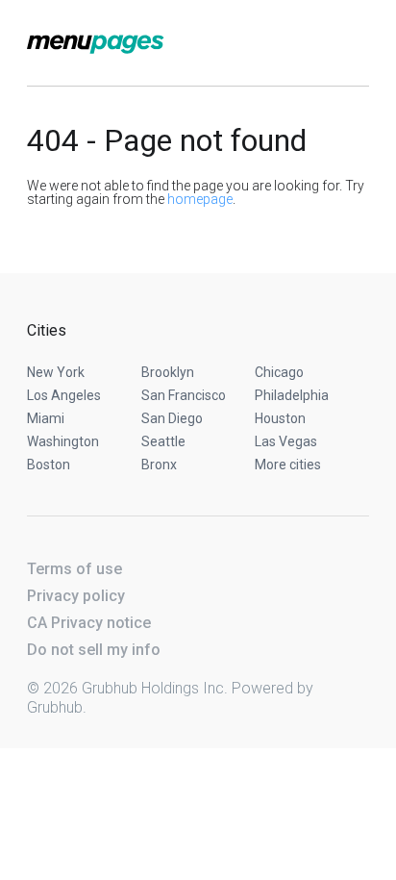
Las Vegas (286, 441)
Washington (63, 441)
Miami (45, 418)
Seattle (163, 441)
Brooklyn (167, 372)
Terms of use (74, 569)
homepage (200, 199)
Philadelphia (292, 395)
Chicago (279, 372)
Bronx (159, 464)
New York (56, 372)
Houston (280, 418)
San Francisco (183, 395)
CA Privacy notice (89, 623)
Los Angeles (64, 395)
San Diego (172, 418)
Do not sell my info (94, 650)
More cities (288, 464)
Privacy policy (76, 596)
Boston (48, 464)
